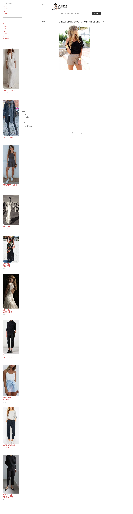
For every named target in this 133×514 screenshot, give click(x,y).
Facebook (27, 117)
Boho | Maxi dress (9, 91)
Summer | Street (7, 398)
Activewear (6, 23)
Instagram (27, 116)
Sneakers (5, 33)
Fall (4, 11)
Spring (5, 6)
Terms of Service (29, 127)
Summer (5, 8)
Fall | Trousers (8, 356)
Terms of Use (28, 125)
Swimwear (6, 38)
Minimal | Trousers (8, 496)
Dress (4, 28)
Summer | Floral (7, 265)
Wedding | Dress (8, 227)
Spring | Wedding (7, 311)
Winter (5, 13)
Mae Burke (81, 136)
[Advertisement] (85, 92)
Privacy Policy (28, 126)
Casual (5, 26)
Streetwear (6, 36)
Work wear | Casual (9, 446)
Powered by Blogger (78, 133)
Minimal (5, 31)
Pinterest (27, 114)
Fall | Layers (9, 137)
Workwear (6, 41)
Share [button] (43, 21)
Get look (96, 13)
